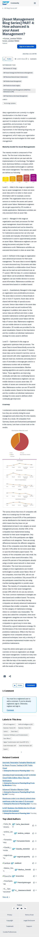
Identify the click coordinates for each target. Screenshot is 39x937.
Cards (5, 731)
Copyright (9, 920)
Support (29, 926)
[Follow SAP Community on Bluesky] (18, 908)
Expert (5, 749)
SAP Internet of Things (9, 68)
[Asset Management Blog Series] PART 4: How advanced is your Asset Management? (18, 26)
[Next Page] (21, 752)
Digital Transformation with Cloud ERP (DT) (15, 742)
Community (15, 3)
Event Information (8, 745)
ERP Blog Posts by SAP (10, 8)
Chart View (14, 731)
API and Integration (8, 724)
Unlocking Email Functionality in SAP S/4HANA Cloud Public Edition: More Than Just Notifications (19, 778)
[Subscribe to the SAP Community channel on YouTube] (21, 908)
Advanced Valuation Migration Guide (15, 789)
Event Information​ (24, 745)
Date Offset (6, 738)
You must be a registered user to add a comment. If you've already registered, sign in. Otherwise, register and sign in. (19, 702)
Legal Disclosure (29, 920)
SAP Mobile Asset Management (12, 81)
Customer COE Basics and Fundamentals (15, 735)
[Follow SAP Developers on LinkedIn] (25, 908)
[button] (4, 59)
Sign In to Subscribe (26, 46)
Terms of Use (29, 915)
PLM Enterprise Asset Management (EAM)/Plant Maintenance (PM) (16, 90)
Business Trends (8, 728)
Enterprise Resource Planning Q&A (17, 771)
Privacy (9, 915)
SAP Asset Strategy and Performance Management (18, 73)
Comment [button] (31, 685)
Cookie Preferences (9, 932)
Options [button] (18, 50)
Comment (10, 710)
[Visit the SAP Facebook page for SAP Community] (14, 908)
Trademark (9, 926)
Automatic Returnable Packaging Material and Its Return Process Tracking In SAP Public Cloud (18, 765)
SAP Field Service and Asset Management (15, 96)
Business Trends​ (23, 728)
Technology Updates (10, 103)
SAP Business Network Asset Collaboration (15, 77)
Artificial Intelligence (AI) (25, 724)
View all (5, 897)
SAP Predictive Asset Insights (11, 85)
